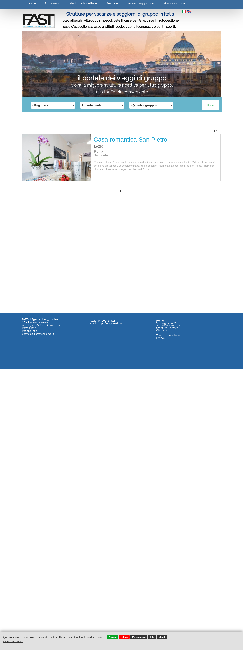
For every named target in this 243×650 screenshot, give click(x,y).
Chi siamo (52, 3)
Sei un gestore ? (166, 323)
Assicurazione (174, 3)
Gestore (112, 3)
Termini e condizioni (168, 335)
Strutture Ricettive (83, 3)
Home (31, 3)
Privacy (160, 338)
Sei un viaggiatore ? (168, 325)
